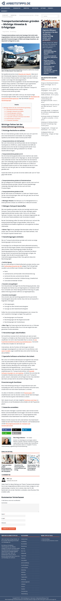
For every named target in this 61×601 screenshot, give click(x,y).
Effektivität (23, 553)
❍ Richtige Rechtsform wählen (13, 109)
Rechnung (23, 579)
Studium (23, 589)
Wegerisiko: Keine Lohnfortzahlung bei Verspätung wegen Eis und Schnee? (50, 62)
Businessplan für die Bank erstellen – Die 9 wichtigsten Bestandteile (34, 467)
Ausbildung (23, 541)
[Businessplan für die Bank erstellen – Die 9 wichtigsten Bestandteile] (34, 459)
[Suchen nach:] (50, 16)
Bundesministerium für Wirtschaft (21, 599)
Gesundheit (4, 11)
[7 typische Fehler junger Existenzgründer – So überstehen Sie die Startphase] (7, 459)
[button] (6, 429)
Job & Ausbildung (5, 8)
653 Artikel (29, 437)
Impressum (32, 598)
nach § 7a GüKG (5, 351)
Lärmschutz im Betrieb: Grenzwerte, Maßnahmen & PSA (50, 57)
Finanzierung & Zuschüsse (12, 118)
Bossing (23, 548)
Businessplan (28, 393)
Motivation (35, 8)
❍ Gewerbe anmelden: (11, 120)
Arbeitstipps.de (26, 598)
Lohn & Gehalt (24, 567)
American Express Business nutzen (50, 540)
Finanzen (50, 8)
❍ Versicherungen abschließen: (13, 115)
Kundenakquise (24, 565)
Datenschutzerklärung (40, 598)
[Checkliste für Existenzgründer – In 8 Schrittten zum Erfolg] (21, 459)
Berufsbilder (24, 544)
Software (43, 8)
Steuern (23, 586)
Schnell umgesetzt (25, 581)
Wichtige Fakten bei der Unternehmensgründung (16, 107)
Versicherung (24, 591)
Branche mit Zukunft (25, 74)
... (53, 47)
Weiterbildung (24, 593)
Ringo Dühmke (6, 31)
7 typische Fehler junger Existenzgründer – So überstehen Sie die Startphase (6, 468)
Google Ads (53, 599)
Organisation (16, 8)
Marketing (26, 8)
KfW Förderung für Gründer (43, 599)
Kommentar (4, 503)
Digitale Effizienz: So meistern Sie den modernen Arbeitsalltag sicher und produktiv (50, 35)
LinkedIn (20, 441)
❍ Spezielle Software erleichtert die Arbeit (17, 116)
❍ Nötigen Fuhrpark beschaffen (14, 111)
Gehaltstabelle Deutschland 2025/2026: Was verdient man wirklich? (50, 52)
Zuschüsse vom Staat (30, 400)
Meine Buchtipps (46, 539)
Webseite (3, 523)
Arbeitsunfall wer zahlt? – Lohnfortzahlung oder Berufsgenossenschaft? (47, 98)
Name (2, 514)
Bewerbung (23, 546)
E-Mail (2, 518)
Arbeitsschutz (24, 539)
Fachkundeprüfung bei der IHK (13, 266)
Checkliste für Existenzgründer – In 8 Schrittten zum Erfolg (20, 467)
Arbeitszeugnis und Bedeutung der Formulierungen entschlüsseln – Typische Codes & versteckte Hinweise (50, 70)
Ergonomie (23, 555)
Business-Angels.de (33, 599)
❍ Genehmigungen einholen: (13, 113)
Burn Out (23, 551)
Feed (47, 598)
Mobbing (23, 572)
